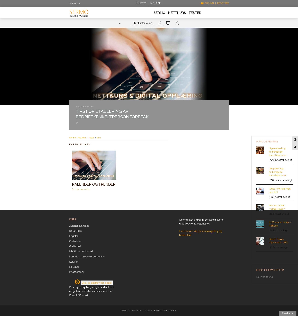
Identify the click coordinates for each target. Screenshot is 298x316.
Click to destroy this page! (97, 282)
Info (78, 106)
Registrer (223, 3)
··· (120, 23)
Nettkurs (74, 266)
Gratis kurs (75, 241)
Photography (76, 271)
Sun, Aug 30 (74, 3)
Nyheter (141, 3)
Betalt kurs (75, 230)
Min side (155, 3)
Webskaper (156, 310)
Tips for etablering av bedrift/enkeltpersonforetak (112, 114)
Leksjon (73, 261)
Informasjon (87, 106)
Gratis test (75, 246)
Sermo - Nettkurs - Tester (177, 12)
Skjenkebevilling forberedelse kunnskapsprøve (277, 151)
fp (77, 122)
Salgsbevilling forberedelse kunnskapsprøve (277, 172)
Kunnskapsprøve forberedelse (87, 256)
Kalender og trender (93, 184)
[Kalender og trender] (94, 165)
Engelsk (73, 236)
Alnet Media (170, 310)
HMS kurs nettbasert (81, 251)
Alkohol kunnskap (79, 225)
